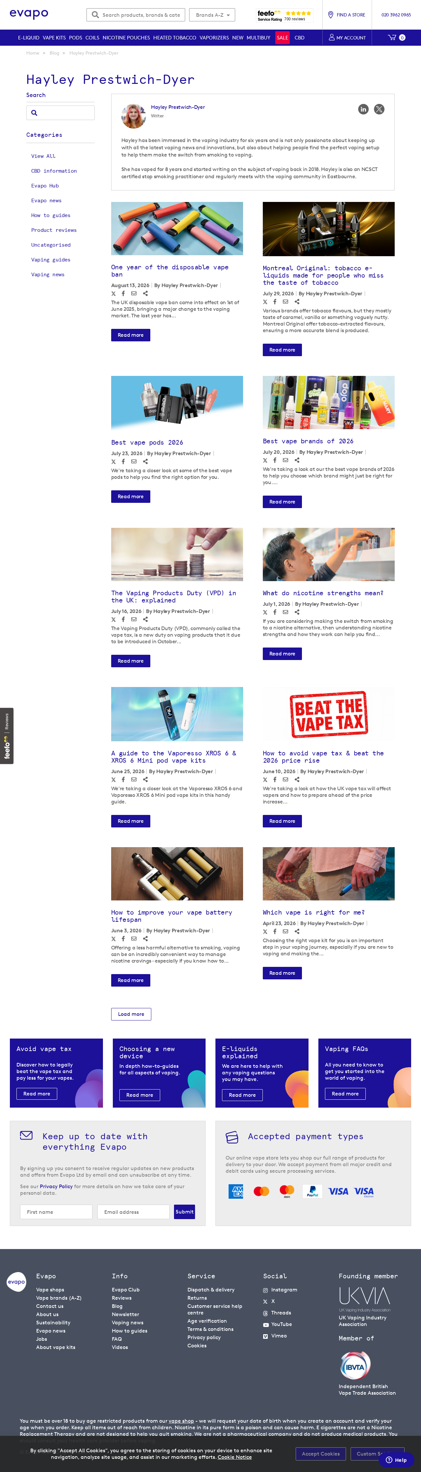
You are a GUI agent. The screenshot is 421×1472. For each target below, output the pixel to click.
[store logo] (29, 15)
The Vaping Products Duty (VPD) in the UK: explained (173, 596)
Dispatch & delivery (211, 1290)
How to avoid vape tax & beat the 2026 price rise (323, 756)
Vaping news (47, 274)
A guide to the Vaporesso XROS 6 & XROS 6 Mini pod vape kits (173, 756)
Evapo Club (126, 1290)
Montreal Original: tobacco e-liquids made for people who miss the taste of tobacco (323, 275)
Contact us (49, 1306)
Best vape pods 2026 (147, 442)
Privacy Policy (56, 1186)
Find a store (351, 14)
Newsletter (125, 1314)
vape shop (181, 1421)
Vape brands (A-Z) (59, 1298)
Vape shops (50, 1290)
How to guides (51, 215)
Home (32, 53)
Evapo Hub (45, 186)
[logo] (16, 1290)
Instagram (284, 1290)
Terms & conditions (210, 1329)
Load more (131, 1014)
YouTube (281, 1324)
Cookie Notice (235, 1457)
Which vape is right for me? (314, 912)
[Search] (34, 113)
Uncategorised (51, 245)
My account (351, 37)
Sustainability (53, 1322)
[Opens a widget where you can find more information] (396, 1460)
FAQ (117, 1339)
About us (47, 1314)
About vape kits (55, 1347)
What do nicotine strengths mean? (323, 593)
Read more (131, 335)
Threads (281, 1313)
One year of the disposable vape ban (170, 270)
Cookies (197, 1345)
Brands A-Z (209, 15)
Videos (120, 1347)
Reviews (122, 1298)
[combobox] (136, 14)
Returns (197, 1298)
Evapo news (46, 200)
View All (43, 156)
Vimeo (279, 1336)
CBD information (54, 171)
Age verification (207, 1321)
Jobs (41, 1339)
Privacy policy (204, 1337)
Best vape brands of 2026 (308, 441)
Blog (54, 53)
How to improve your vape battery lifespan (171, 915)
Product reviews (54, 230)
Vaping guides (51, 260)
